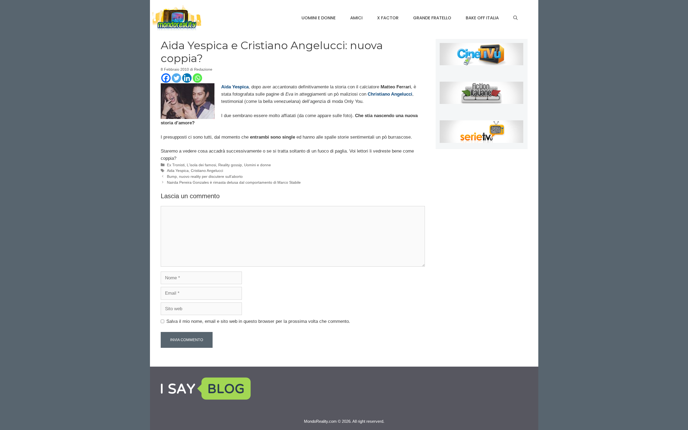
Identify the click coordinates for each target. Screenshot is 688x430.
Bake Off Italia (482, 18)
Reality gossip (230, 165)
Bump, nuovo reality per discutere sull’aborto (205, 176)
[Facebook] (166, 78)
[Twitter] (176, 78)
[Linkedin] (187, 78)
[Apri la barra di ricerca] (515, 18)
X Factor (388, 18)
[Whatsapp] (197, 78)
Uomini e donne (319, 18)
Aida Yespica (178, 170)
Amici (356, 18)
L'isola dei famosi (201, 165)
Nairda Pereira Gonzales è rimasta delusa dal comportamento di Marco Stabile (234, 182)
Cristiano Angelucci (207, 170)
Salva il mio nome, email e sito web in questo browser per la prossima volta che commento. (258, 321)
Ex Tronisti (176, 165)
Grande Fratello (432, 18)
